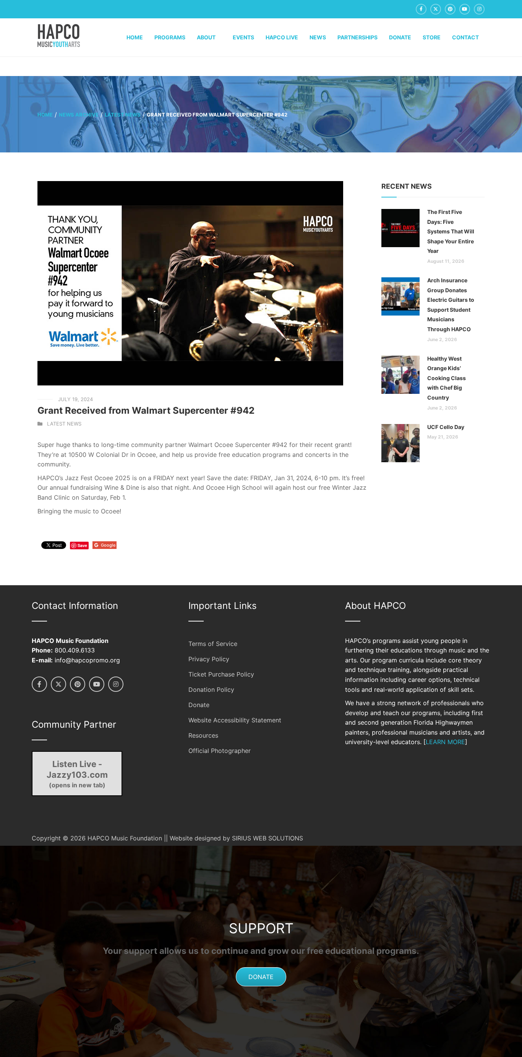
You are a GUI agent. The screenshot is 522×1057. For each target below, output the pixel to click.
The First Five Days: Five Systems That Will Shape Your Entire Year (450, 231)
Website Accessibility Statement (234, 720)
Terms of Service (212, 643)
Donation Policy (211, 689)
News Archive (79, 115)
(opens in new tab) (77, 774)
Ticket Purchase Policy (221, 674)
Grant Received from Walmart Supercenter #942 (146, 410)
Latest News (123, 115)
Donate (198, 705)
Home (45, 115)
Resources (203, 735)
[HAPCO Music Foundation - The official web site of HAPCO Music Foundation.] (58, 35)
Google (108, 545)
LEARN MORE (445, 742)
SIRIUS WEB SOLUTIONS (267, 838)
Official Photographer (219, 750)
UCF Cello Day (445, 427)
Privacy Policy (208, 659)
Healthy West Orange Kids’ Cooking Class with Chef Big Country (446, 378)
